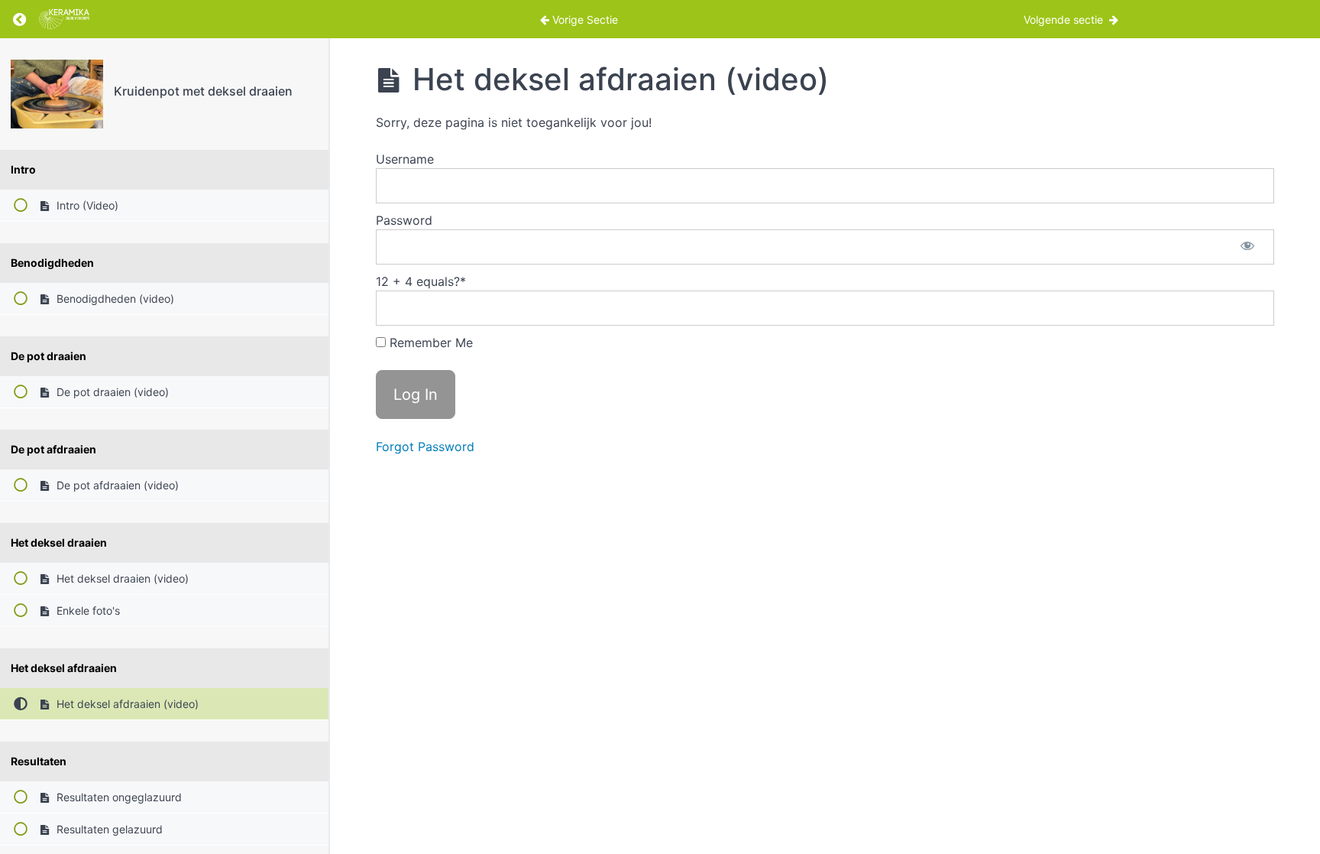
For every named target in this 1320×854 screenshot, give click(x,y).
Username (405, 159)
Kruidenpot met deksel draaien (203, 91)
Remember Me (429, 342)
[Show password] (1247, 247)
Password (404, 220)
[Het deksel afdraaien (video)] (57, 94)
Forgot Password (425, 446)
